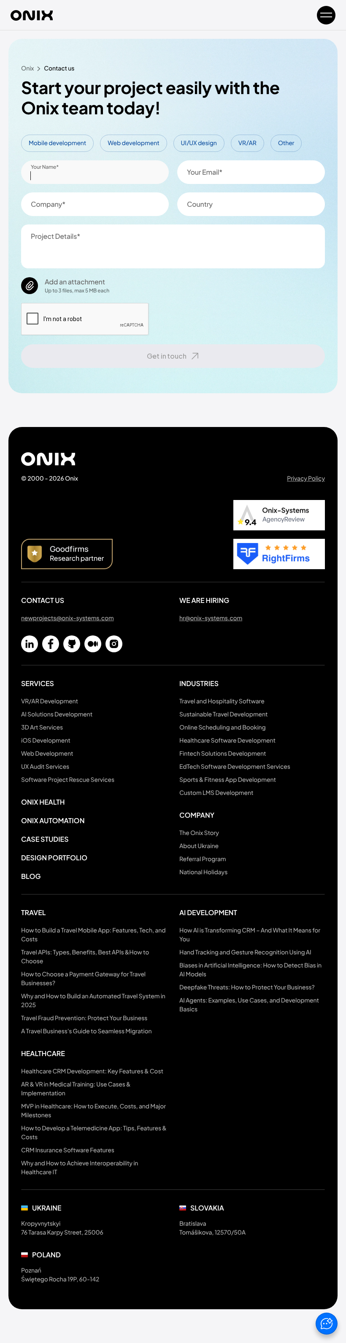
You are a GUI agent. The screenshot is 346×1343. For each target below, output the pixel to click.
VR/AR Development (49, 701)
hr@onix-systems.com (210, 618)
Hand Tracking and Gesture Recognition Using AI (245, 952)
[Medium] (92, 643)
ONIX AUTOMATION (52, 820)
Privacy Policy (306, 478)
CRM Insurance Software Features (67, 1150)
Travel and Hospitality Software (222, 701)
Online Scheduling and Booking (222, 727)
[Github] (71, 643)
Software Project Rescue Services (67, 780)
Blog (31, 876)
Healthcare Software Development (227, 740)
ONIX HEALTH (43, 801)
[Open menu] (326, 15)
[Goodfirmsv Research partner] (67, 554)
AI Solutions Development (56, 714)
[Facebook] (50, 643)
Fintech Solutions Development (222, 753)
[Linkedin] (29, 643)
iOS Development (45, 740)
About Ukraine (199, 846)
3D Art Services (42, 727)
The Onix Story (199, 833)
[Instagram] (113, 643)
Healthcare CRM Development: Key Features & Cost (92, 1071)
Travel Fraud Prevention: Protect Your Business (84, 1018)
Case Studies (45, 839)
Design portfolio (54, 857)
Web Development (47, 753)
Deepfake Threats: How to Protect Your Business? (247, 987)
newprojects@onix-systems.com (67, 618)
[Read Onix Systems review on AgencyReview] (279, 515)
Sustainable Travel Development (223, 714)
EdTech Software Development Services (234, 766)
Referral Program (202, 859)
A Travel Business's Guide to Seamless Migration (86, 1031)
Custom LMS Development (216, 793)
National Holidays (203, 872)
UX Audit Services (45, 766)
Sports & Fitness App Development (227, 780)
